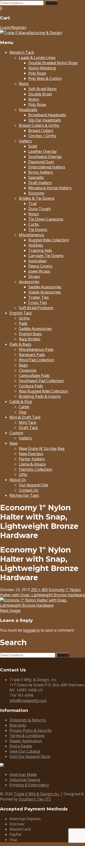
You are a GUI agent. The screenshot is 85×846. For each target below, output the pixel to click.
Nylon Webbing (42, 68)
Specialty (36, 177)
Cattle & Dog (20, 401)
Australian (37, 260)
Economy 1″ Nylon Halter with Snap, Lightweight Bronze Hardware (42, 592)
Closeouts (28, 370)
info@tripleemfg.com (28, 700)
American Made (23, 774)
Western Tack (21, 52)
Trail (32, 203)
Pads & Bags (20, 344)
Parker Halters (32, 458)
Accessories (29, 281)
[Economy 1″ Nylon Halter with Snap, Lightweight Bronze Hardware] (42, 605)
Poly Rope (37, 73)
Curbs (33, 224)
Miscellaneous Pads (36, 349)
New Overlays (31, 453)
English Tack (20, 313)
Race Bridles (29, 339)
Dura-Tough (39, 208)
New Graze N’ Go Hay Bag (42, 448)
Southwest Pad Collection (41, 380)
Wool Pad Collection (36, 359)
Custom (16, 432)
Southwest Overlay (45, 156)
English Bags (30, 333)
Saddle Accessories (44, 287)
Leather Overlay (42, 151)
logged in (31, 630)
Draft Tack (28, 427)
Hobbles (35, 245)
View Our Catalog (24, 751)
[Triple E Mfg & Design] (31, 32)
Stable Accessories (44, 292)
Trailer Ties (38, 297)
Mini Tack (27, 422)
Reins (24, 83)
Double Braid (40, 94)
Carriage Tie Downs (46, 255)
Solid (32, 146)
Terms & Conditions (27, 735)
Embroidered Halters (46, 167)
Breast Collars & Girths (39, 125)
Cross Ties (37, 302)
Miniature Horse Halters (50, 187)
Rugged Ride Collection (48, 240)
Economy (36, 193)
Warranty (17, 725)
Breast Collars (40, 130)
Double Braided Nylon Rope (53, 62)
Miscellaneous (31, 234)
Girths (24, 318)
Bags (23, 365)
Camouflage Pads (34, 375)
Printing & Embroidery (29, 784)
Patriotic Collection (35, 469)
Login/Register (13, 27)
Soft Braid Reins (42, 88)
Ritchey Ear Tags (24, 495)
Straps (34, 276)
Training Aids (40, 250)
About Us (17, 479)
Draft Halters (40, 182)
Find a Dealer (21, 746)
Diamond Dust (41, 161)
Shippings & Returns (27, 720)
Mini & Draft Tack (25, 417)
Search (51, 3)
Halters (25, 141)
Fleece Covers (40, 266)
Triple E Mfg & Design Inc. (37, 793)
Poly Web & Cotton (45, 78)
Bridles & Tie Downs (37, 198)
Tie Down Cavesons (45, 219)
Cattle (24, 406)
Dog (22, 412)
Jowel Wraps (39, 271)
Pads (23, 323)
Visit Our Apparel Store (29, 756)
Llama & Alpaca (32, 464)
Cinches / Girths (42, 135)
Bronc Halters (40, 172)
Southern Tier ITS (35, 799)
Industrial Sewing (24, 779)
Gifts (23, 474)
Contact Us (28, 490)
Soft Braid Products (36, 307)
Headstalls (28, 109)
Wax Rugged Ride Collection (43, 391)
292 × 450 (39, 589)
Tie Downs (37, 229)
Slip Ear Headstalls (44, 120)
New (13, 443)
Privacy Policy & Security (30, 730)
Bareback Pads (32, 354)
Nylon (33, 99)
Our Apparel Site (33, 485)
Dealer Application (25, 740)
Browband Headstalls (47, 115)
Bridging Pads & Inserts (40, 396)
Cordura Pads (31, 386)
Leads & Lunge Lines (37, 57)
